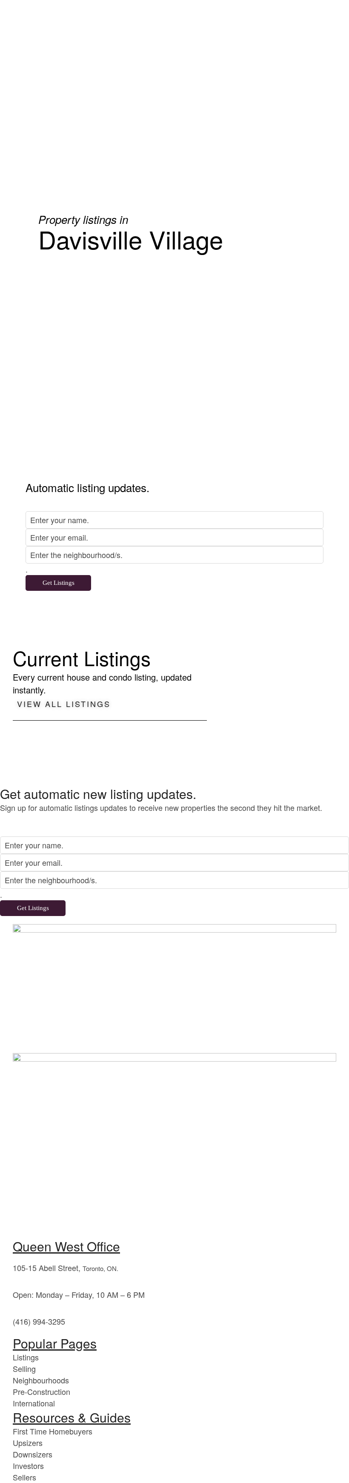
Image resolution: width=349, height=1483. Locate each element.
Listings (26, 1357)
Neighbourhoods (41, 1380)
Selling (24, 1368)
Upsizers (28, 1442)
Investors (28, 1465)
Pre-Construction (41, 1391)
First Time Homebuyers (52, 1431)
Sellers (24, 1477)
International (34, 1403)
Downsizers (32, 1454)
